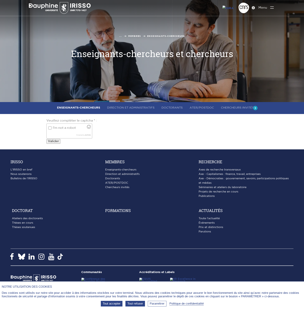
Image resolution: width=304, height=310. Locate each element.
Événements (207, 223)
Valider (53, 141)
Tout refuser (135, 303)
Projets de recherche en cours (218, 191)
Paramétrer (157, 303)
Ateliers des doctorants (27, 218)
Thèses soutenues (23, 227)
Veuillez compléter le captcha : (71, 120)
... (120, 36)
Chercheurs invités (117, 187)
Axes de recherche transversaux (220, 169)
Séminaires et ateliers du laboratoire (222, 187)
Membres (134, 36)
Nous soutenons (21, 174)
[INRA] (229, 7)
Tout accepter (112, 303)
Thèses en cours (22, 223)
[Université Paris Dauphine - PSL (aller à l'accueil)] (60, 8)
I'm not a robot (64, 127)
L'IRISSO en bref (21, 169)
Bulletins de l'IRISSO (24, 178)
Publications (207, 196)
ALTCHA (88, 135)
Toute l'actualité (209, 218)
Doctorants (112, 178)
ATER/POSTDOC (116, 183)
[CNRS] (244, 8)
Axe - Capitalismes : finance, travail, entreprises (230, 174)
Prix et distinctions (211, 227)
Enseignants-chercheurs (120, 169)
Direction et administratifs (122, 174)
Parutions (205, 231)
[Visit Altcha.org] (89, 128)
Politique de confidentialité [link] (186, 303)
